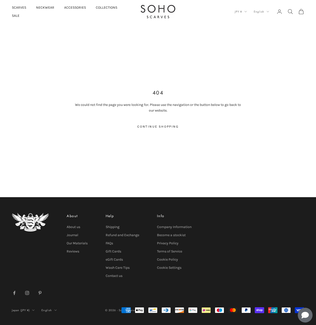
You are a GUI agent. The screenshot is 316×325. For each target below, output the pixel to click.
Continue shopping (157, 126)
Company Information (174, 227)
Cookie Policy (167, 259)
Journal (72, 235)
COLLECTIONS (106, 7)
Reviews (73, 251)
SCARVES (19, 7)
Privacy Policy (167, 243)
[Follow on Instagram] (27, 292)
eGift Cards (114, 259)
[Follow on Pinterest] (40, 292)
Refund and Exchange (122, 235)
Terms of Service (169, 251)
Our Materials (77, 243)
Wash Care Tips (118, 268)
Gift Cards (113, 251)
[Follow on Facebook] (14, 292)
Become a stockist (171, 235)
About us (73, 227)
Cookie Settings (169, 268)
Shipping (112, 227)
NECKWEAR (45, 7)
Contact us (114, 276)
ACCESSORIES (75, 7)
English (259, 12)
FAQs (109, 243)
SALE (16, 16)
